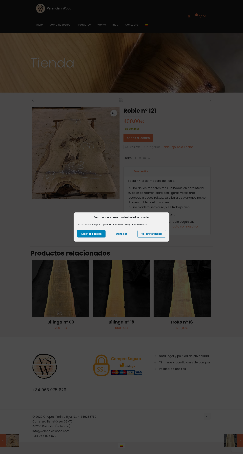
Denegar (121, 233)
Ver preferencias (151, 233)
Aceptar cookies (91, 233)
